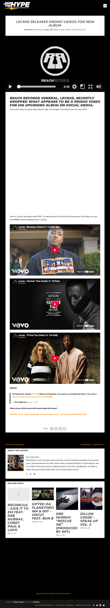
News (56, 29)
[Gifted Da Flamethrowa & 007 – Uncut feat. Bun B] (43, 494)
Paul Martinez (38, 29)
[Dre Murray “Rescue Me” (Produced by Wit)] (67, 499)
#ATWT (34, 394)
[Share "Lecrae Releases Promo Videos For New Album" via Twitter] (56, 429)
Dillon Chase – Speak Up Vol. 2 (89, 519)
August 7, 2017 (32, 402)
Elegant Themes (19, 602)
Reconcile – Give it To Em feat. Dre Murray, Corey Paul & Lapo (18, 517)
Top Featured (76, 29)
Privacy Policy (69, 605)
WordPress (36, 602)
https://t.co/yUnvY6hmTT (22, 397)
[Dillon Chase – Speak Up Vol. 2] (91, 499)
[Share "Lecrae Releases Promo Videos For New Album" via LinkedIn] (60, 429)
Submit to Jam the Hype (83, 605)
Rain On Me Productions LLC (44, 605)
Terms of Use (59, 605)
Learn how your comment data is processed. (53, 593)
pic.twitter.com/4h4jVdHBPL (42, 397)
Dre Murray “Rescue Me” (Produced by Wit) (67, 523)
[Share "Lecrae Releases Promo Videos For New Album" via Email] (64, 429)
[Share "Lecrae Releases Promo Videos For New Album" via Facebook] (52, 429)
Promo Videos (65, 29)
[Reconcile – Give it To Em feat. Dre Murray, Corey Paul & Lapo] (19, 494)
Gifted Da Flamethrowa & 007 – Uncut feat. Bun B (43, 511)
